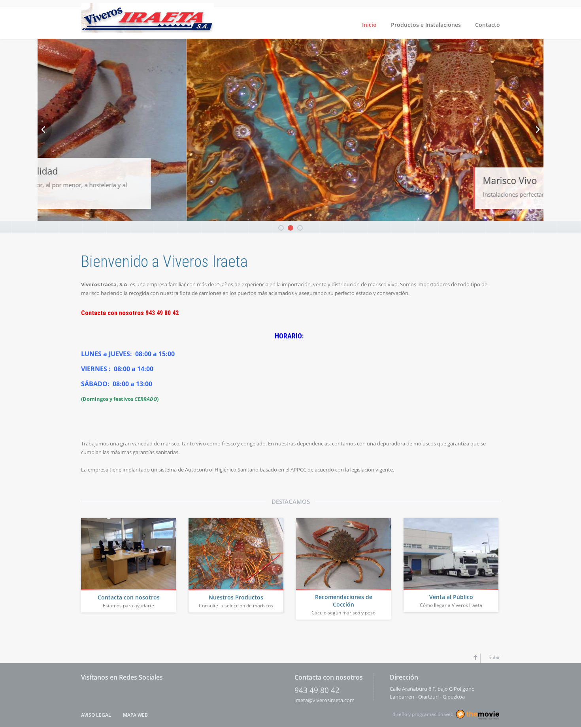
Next (536, 129)
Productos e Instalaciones (426, 24)
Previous (45, 129)
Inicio (369, 24)
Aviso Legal (96, 715)
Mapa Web (135, 715)
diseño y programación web (422, 714)
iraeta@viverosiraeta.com (324, 700)
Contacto (487, 24)
